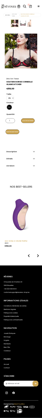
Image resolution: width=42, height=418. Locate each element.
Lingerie (6, 340)
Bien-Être (7, 347)
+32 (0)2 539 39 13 (10, 289)
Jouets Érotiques (9, 333)
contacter (23, 143)
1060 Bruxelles (9, 285)
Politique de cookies (11, 313)
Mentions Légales (10, 309)
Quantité (10, 114)
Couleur (10, 102)
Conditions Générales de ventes (15, 306)
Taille (8, 94)
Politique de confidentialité (13, 320)
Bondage (7, 337)
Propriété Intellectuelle (11, 316)
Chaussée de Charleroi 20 (13, 282)
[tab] (15, 23)
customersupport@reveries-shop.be (16, 292)
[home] (8, 6)
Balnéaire (7, 344)
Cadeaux (7, 351)
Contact (7, 368)
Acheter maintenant (12, 131)
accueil (7, 15)
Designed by (14, 404)
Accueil (6, 364)
